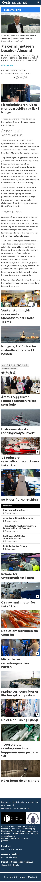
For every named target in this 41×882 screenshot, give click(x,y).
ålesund (6, 365)
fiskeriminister (9, 368)
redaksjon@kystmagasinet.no (15, 808)
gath (26, 365)
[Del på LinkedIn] (22, 77)
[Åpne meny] (38, 2)
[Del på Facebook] (15, 77)
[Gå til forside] (18, 2)
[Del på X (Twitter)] (18, 77)
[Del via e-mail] (25, 77)
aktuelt (17, 365)
